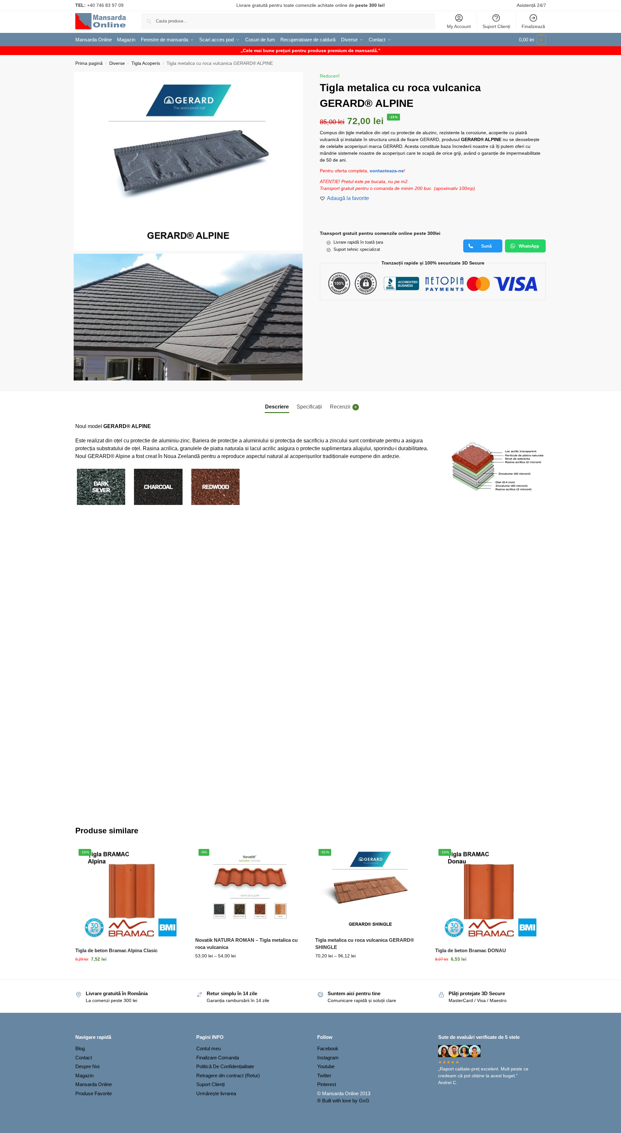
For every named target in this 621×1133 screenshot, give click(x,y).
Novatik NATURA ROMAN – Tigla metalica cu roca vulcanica (246, 943)
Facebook (327, 1048)
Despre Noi (87, 1066)
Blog (80, 1048)
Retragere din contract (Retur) (228, 1075)
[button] (532, 39)
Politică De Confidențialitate (225, 1066)
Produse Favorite (93, 1093)
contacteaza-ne (387, 170)
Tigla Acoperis (145, 63)
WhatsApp (529, 246)
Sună (486, 246)
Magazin (84, 1075)
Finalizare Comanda (217, 1057)
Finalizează (533, 26)
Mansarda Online (93, 1084)
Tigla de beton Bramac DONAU (470, 950)
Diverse (117, 63)
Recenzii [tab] (343, 406)
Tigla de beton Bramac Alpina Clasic (116, 950)
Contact (83, 1057)
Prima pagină (89, 63)
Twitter (324, 1075)
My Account (459, 26)
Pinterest (326, 1084)
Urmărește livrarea (216, 1093)
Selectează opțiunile (130, 973)
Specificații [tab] (309, 406)
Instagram (328, 1057)
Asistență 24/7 (531, 5)
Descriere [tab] (277, 406)
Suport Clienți (496, 26)
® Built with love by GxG (343, 1100)
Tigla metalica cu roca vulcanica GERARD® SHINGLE (364, 943)
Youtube (325, 1066)
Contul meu (208, 1048)
